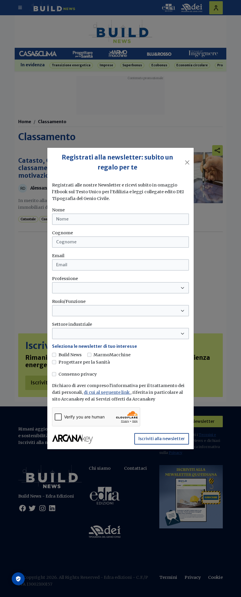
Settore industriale (72, 324)
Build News (70, 354)
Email (58, 255)
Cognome (62, 232)
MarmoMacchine (111, 354)
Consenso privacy (77, 374)
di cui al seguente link (107, 392)
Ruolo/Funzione (69, 301)
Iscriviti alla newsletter (161, 438)
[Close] (187, 162)
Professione (65, 278)
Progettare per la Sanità (84, 362)
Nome (58, 210)
